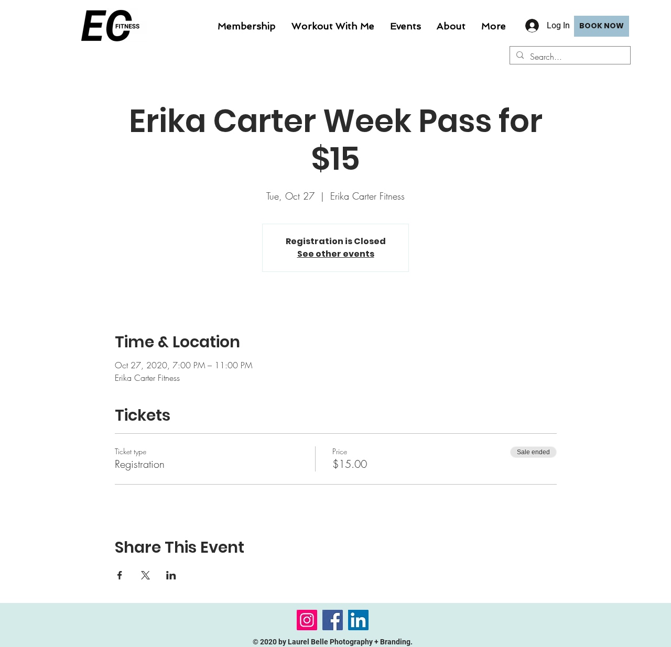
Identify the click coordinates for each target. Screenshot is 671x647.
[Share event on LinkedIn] (171, 575)
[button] (333, 26)
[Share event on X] (145, 575)
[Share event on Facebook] (120, 575)
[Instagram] (307, 620)
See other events (335, 254)
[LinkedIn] (358, 620)
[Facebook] (332, 620)
